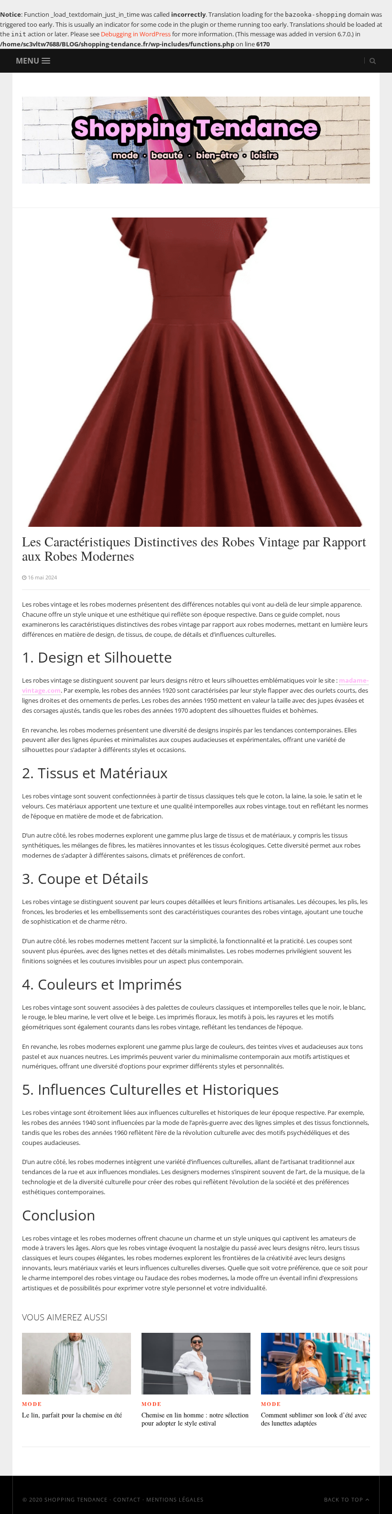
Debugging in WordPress (136, 34)
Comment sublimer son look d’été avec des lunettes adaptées (314, 1419)
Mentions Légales (175, 1499)
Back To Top (344, 1499)
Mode (32, 1404)
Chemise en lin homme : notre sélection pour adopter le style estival (195, 1419)
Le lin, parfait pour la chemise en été (72, 1415)
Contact (127, 1499)
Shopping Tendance (76, 1499)
